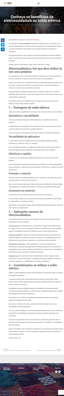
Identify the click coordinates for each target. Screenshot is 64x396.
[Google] (59, 371)
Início (6, 24)
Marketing (35, 40)
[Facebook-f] (56, 371)
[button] (38, 3)
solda (50, 43)
